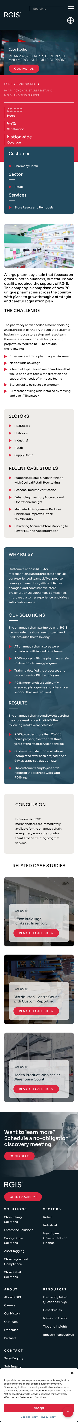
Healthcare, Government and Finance (55, 1238)
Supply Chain (23, 455)
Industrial (21, 440)
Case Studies (26, 84)
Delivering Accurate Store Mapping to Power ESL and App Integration (41, 528)
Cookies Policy (29, 1416)
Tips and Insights (55, 1326)
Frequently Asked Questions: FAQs (55, 1299)
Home (8, 84)
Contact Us (19, 1156)
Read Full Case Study (36, 933)
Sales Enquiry (13, 1358)
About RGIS (12, 1297)
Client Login (20, 1197)
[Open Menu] (71, 8)
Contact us (24, 68)
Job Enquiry (12, 1366)
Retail (18, 447)
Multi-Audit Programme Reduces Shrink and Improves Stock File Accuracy (37, 513)
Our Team (11, 1322)
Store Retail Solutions (12, 1274)
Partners (10, 1338)
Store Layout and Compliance (16, 1261)
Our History (12, 1313)
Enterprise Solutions (18, 1230)
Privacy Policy (48, 1416)
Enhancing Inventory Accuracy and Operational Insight (39, 499)
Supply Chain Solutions (13, 1240)
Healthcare (22, 425)
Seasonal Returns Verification (35, 490)
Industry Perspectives (58, 1334)
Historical (21, 433)
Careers (9, 1305)
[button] (72, 1373)
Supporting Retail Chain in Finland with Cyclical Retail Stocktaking (38, 480)
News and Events (55, 1318)
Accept (39, 1408)
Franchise (11, 1330)
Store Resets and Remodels (33, 207)
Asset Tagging (14, 1251)
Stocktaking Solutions (13, 1219)
